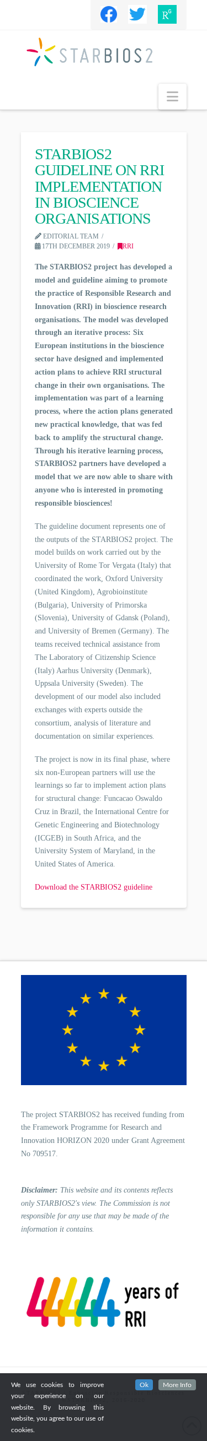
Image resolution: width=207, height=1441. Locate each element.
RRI (128, 246)
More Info (177, 1385)
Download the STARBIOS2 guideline (93, 887)
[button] (172, 97)
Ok (144, 1385)
